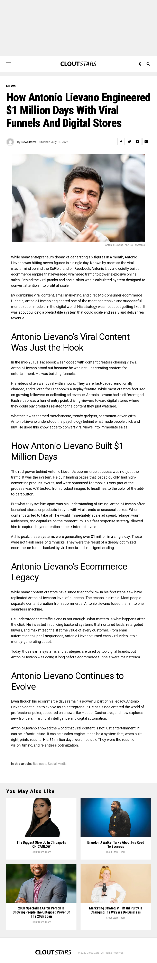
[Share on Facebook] (121, 141)
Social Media (57, 763)
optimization (68, 745)
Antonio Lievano (24, 368)
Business (39, 763)
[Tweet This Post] (129, 141)
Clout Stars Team (41, 852)
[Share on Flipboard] (137, 141)
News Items (29, 142)
